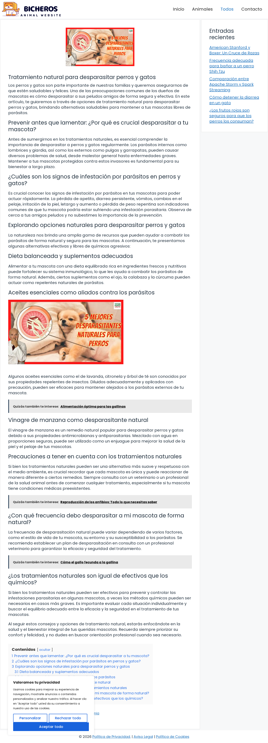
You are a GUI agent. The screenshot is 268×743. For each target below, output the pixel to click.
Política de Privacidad (111, 736)
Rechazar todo (68, 718)
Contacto (251, 9)
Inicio (178, 9)
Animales (202, 9)
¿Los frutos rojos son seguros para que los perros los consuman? (231, 115)
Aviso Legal (143, 736)
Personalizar (30, 718)
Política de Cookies (172, 736)
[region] (51, 705)
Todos (227, 9)
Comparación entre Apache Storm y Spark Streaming (231, 84)
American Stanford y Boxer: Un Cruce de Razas (234, 50)
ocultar (44, 649)
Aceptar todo (51, 726)
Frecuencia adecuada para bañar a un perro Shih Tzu (231, 66)
